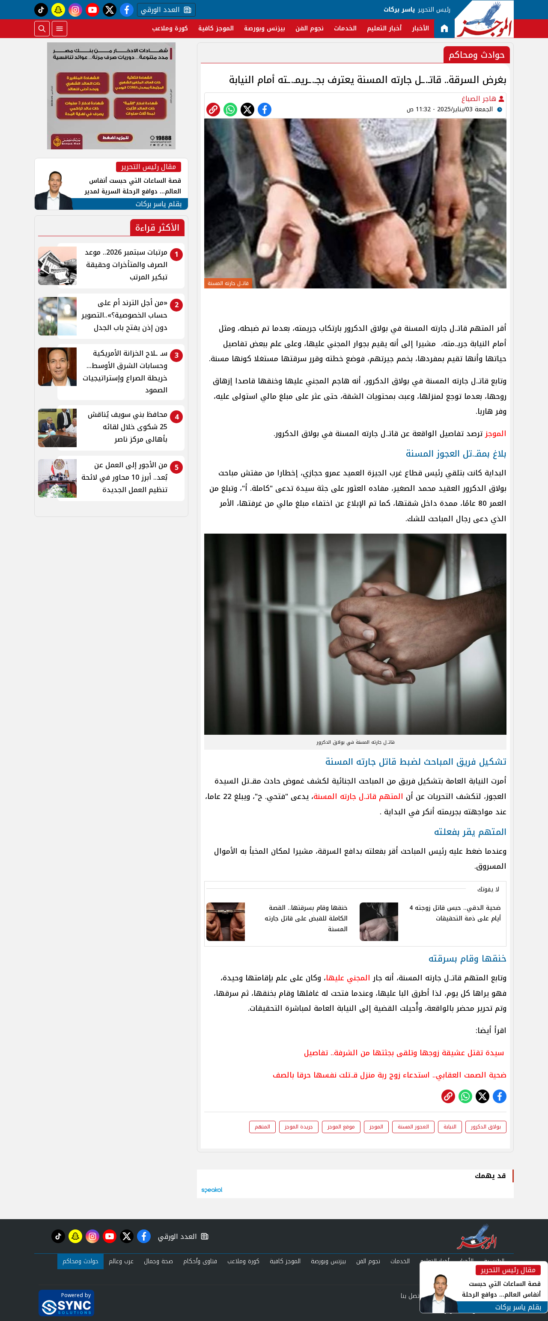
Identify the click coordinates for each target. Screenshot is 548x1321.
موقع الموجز (341, 1126)
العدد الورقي (158, 10)
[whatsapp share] (230, 109)
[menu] (59, 28)
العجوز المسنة (413, 1126)
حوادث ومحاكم (80, 1261)
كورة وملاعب (170, 28)
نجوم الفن (309, 28)
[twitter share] (247, 109)
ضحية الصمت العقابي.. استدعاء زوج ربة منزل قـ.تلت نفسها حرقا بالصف (389, 1075)
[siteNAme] (484, 19)
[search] (42, 28)
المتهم (262, 1126)
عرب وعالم (121, 1261)
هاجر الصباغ (480, 98)
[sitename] (477, 1236)
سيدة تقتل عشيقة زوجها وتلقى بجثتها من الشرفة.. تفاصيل (404, 1053)
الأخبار (420, 28)
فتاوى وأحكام (200, 1261)
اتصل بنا (411, 1296)
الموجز (376, 1126)
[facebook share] (264, 109)
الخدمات (345, 28)
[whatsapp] (213, 109)
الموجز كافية (216, 28)
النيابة (450, 1126)
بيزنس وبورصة (264, 28)
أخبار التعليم (384, 28)
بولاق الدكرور (486, 1126)
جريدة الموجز (299, 1126)
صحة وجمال (158, 1261)
